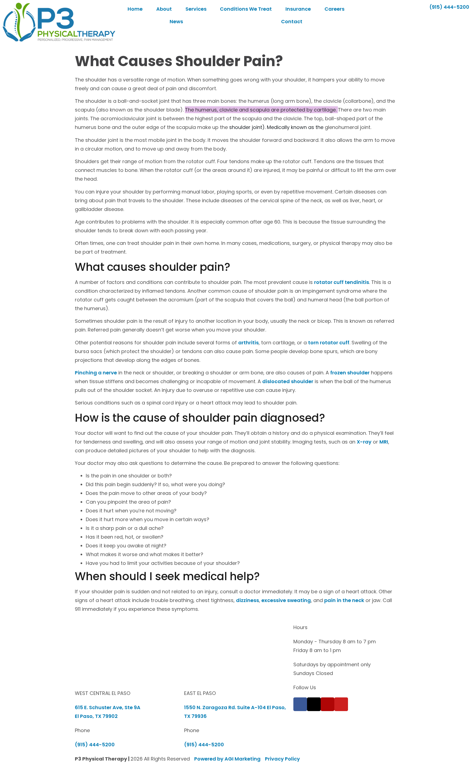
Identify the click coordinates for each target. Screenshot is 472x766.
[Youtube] (341, 704)
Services (195, 8)
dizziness (247, 600)
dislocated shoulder (287, 381)
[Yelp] (327, 704)
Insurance (298, 8)
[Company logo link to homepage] (59, 22)
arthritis (248, 342)
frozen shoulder (350, 372)
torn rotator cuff (328, 342)
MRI (383, 441)
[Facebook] (300, 704)
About (164, 8)
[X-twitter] (314, 704)
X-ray (364, 441)
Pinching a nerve (96, 372)
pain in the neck (344, 600)
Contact (291, 21)
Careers (334, 8)
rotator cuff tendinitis (341, 282)
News (176, 21)
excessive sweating (286, 600)
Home (135, 8)
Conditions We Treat (246, 8)
